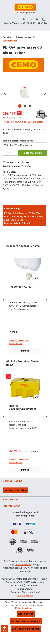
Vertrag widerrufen (15, 490)
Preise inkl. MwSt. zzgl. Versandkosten (23, 121)
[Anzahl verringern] (6, 153)
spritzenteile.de (25, 595)
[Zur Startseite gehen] (25, 8)
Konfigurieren (25, 613)
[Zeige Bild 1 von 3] (20, 106)
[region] (25, 92)
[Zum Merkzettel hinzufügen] (36, 278)
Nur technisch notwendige (25, 621)
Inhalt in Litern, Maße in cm (18, 140)
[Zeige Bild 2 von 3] (25, 106)
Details (25, 350)
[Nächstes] (45, 92)
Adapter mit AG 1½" (21, 286)
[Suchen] (24, 19)
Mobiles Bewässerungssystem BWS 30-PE (22, 407)
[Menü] (6, 19)
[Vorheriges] (5, 92)
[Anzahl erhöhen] (14, 153)
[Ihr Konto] (37, 19)
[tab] (24, 215)
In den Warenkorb (32, 152)
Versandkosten (23, 564)
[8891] (25, 93)
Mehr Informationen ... (25, 608)
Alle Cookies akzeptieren (26, 628)
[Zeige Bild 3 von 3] (30, 106)
